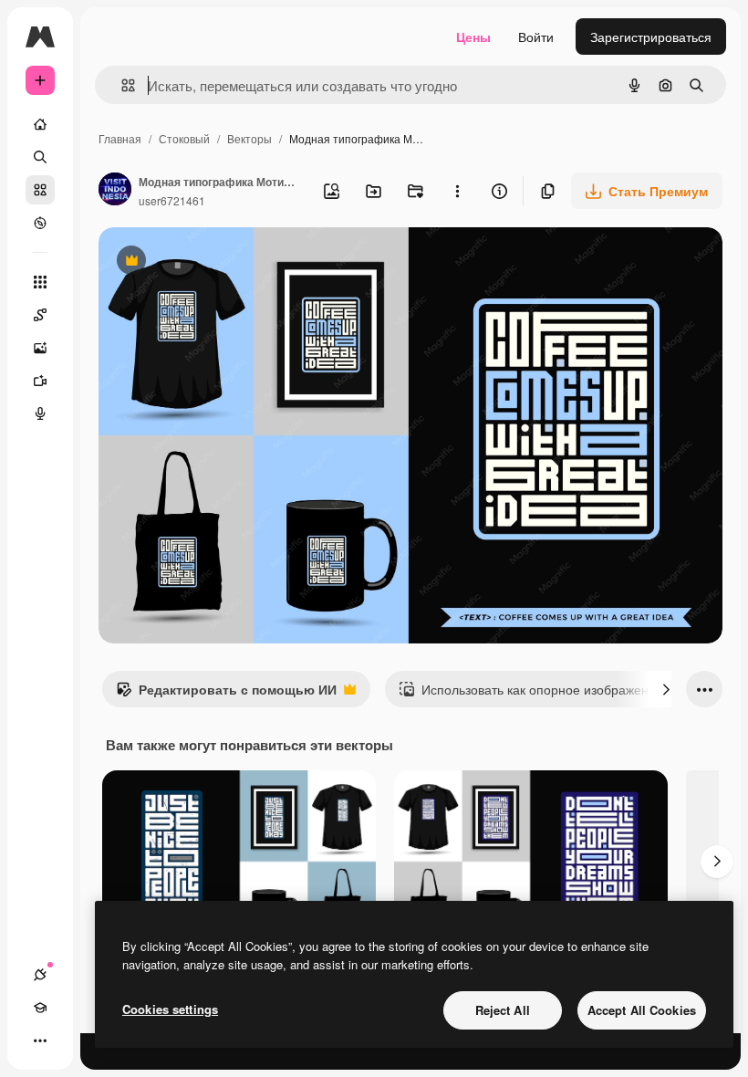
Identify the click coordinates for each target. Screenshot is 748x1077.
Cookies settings (170, 1009)
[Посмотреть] (40, 222)
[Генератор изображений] (40, 347)
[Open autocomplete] (121, 85)
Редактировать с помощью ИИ (226, 693)
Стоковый (184, 138)
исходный (221, 262)
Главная (120, 138)
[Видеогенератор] (40, 380)
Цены (473, 36)
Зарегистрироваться (651, 36)
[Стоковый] (40, 189)
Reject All (502, 1010)
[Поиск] (40, 157)
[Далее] (665, 689)
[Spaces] (40, 314)
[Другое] (40, 1040)
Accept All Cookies (641, 1010)
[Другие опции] (457, 191)
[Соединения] (40, 974)
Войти (536, 36)
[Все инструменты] (40, 282)
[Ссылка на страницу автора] (115, 191)
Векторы (249, 138)
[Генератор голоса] (40, 413)
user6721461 (172, 200)
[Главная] (40, 124)
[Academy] (40, 1007)
